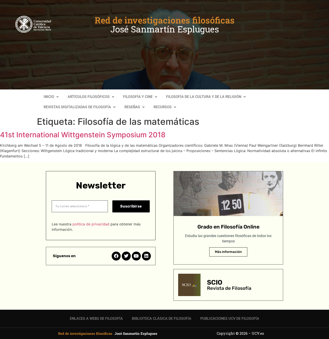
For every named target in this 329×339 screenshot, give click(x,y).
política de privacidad (91, 224)
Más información (228, 252)
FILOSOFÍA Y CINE (138, 97)
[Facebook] (116, 256)
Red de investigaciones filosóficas (165, 20)
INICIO (49, 97)
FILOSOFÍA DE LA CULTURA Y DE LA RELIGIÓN (203, 97)
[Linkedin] (146, 256)
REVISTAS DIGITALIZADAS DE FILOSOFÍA (77, 107)
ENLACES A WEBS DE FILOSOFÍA (96, 318)
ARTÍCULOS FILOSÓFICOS (89, 97)
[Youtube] (136, 256)
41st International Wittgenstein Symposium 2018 (82, 134)
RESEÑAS (132, 107)
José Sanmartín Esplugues (164, 29)
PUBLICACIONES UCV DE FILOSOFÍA (229, 318)
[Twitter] (126, 256)
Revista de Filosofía (229, 288)
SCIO (214, 282)
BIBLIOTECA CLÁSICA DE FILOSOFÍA (161, 318)
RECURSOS (163, 107)
